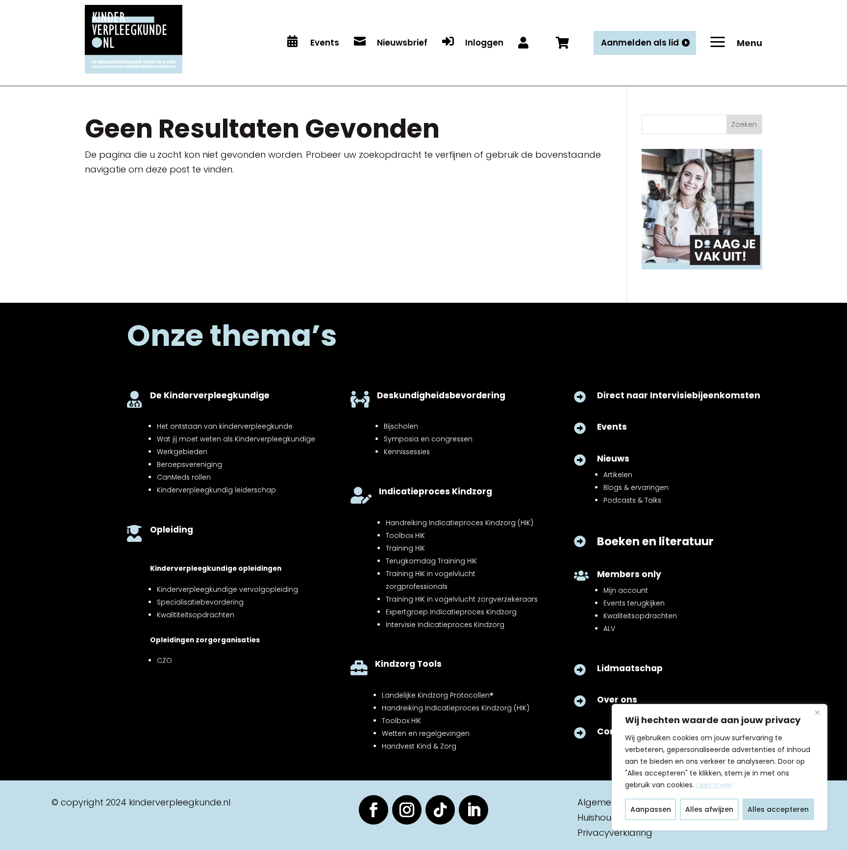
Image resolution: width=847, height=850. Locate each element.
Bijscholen (401, 426)
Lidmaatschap (630, 668)
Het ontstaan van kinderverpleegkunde (225, 426)
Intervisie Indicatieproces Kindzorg (445, 625)
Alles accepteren (778, 809)
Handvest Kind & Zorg (419, 746)
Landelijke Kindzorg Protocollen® (438, 695)
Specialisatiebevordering (200, 602)
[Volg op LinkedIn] (473, 810)
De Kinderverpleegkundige (210, 395)
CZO (164, 660)
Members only (629, 574)
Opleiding (171, 529)
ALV (609, 628)
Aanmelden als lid (640, 43)
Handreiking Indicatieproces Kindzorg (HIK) (459, 523)
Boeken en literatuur (655, 541)
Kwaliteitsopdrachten (640, 616)
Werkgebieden (182, 452)
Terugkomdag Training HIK (431, 561)
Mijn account (625, 590)
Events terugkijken (634, 603)
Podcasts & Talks (632, 500)
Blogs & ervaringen (636, 487)
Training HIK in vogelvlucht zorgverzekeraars (462, 599)
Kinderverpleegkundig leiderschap (216, 490)
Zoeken (744, 124)
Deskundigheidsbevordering (441, 395)
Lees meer (714, 785)
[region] (719, 767)
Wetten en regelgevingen (426, 733)
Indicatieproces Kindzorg (435, 491)
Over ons (617, 699)
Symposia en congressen (428, 439)
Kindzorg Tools (408, 664)
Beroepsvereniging (189, 464)
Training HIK (405, 548)
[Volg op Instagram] (407, 810)
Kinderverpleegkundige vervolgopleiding (227, 589)
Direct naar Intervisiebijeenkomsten (678, 395)
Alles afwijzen (709, 809)
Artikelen (617, 475)
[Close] (817, 712)
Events (612, 427)
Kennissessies (407, 452)
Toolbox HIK (405, 535)
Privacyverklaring (614, 832)
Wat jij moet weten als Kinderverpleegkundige (236, 439)
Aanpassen (650, 809)
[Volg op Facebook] (373, 810)
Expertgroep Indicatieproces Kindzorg (451, 612)
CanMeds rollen (184, 477)
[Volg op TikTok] (440, 810)
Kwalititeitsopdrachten (195, 615)
